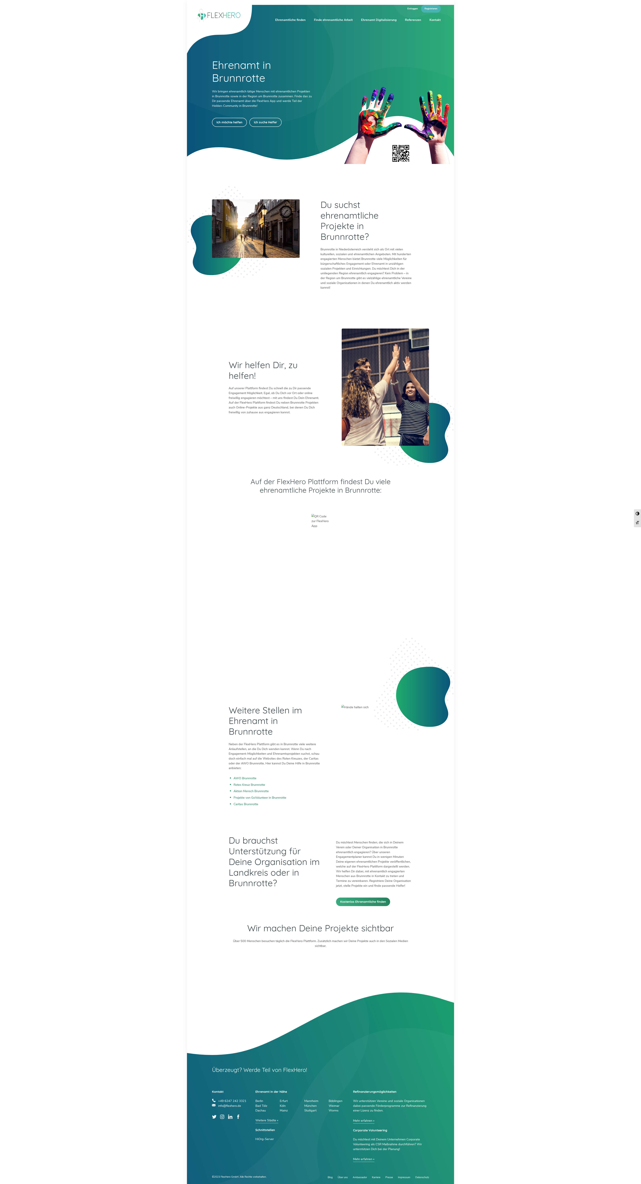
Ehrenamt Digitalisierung (379, 20)
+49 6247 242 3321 (232, 1100)
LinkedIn (230, 1116)
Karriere (376, 1177)
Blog (330, 1177)
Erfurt (284, 1101)
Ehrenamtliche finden (290, 20)
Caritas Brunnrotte (246, 804)
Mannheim (311, 1101)
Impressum (404, 1177)
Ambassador (360, 1177)
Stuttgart (310, 1110)
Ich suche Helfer (265, 122)
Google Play (274, 503)
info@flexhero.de (229, 1105)
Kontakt (435, 20)
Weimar (334, 1106)
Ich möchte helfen (229, 122)
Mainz (284, 1110)
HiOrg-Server (264, 1139)
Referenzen (413, 20)
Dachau (260, 1110)
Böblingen (335, 1101)
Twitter (214, 1116)
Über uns (343, 1177)
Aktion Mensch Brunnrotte (251, 791)
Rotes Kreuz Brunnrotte (249, 785)
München (310, 1106)
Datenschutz (422, 1177)
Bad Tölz (261, 1106)
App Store (366, 503)
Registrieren (430, 8)
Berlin (259, 1101)
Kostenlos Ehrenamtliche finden (363, 902)
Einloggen (412, 8)
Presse (389, 1177)
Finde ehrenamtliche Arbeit (333, 20)
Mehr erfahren (362, 1121)
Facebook (238, 1116)
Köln (283, 1106)
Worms (334, 1110)
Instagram (222, 1116)
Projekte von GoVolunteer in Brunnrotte (260, 798)
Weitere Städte (265, 1120)
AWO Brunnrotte (245, 778)
